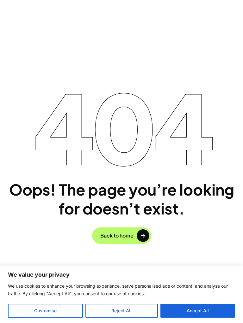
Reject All (121, 310)
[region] (121, 294)
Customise (45, 310)
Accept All (198, 310)
